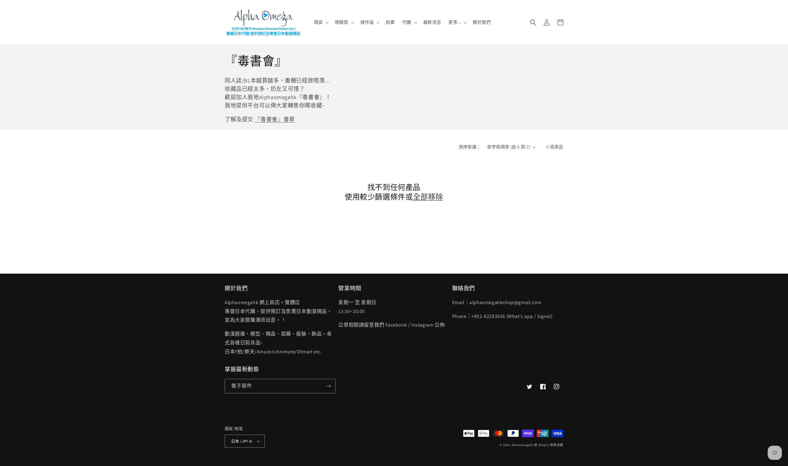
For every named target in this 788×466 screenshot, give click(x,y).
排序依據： (470, 147)
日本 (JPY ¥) (241, 441)
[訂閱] (328, 386)
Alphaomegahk (522, 445)
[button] (320, 22)
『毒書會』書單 (275, 119)
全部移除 (428, 197)
